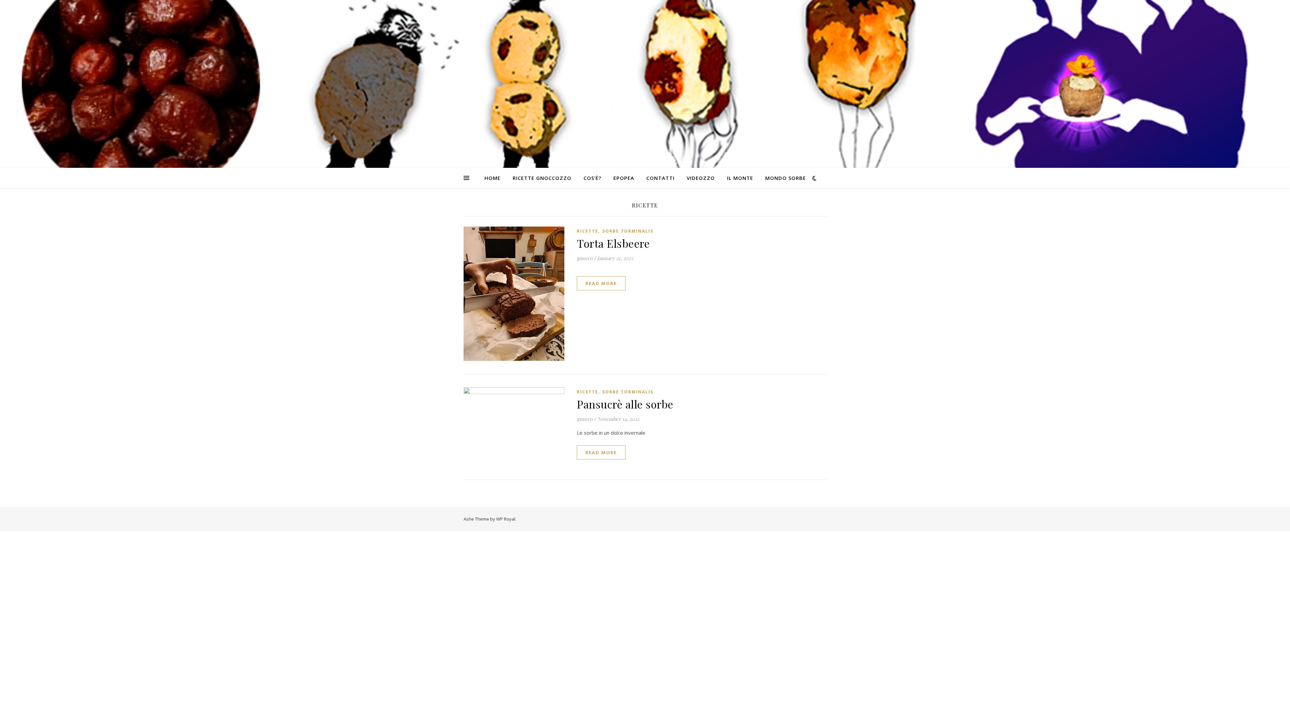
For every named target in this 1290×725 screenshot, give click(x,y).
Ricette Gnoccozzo (542, 178)
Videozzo (701, 178)
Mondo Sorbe (785, 178)
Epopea (623, 178)
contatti (660, 178)
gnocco (585, 258)
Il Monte (740, 178)
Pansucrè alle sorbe (625, 404)
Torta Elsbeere (613, 243)
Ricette (587, 231)
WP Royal (505, 519)
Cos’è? (592, 178)
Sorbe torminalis (627, 231)
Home (492, 178)
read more (601, 283)
